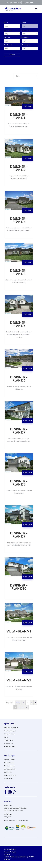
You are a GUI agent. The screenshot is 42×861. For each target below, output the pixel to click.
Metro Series (8, 778)
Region (6, 22)
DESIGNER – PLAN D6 (19, 379)
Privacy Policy (8, 743)
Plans (6, 737)
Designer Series (9, 766)
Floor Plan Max (26, 45)
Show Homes (8, 740)
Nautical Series (9, 763)
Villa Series (7, 772)
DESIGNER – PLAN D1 (19, 116)
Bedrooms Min (8, 30)
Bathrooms (7, 37)
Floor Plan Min (8, 45)
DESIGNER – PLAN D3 (19, 220)
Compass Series (9, 760)
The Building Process (11, 728)
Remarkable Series (10, 775)
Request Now (27, 2)
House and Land (9, 734)
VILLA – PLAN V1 (19, 631)
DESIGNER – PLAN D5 (19, 324)
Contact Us (9, 746)
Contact (7, 801)
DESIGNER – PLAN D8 (19, 483)
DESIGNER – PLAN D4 (19, 272)
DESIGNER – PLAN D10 (19, 587)
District (24, 22)
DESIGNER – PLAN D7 (19, 431)
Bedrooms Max (26, 30)
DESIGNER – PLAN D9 (19, 535)
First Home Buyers (10, 731)
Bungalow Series (9, 769)
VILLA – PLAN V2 (19, 680)
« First (18, 702)
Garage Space (25, 37)
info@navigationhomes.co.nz (18, 820)
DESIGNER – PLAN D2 (19, 168)
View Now (27, 106)
